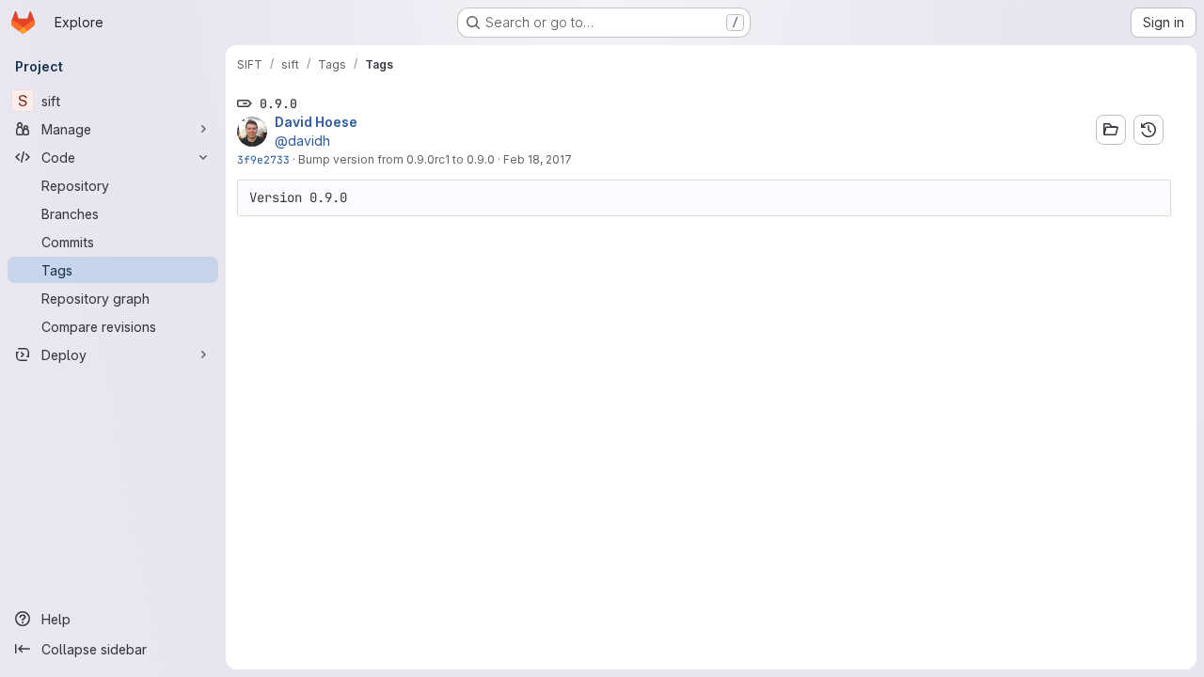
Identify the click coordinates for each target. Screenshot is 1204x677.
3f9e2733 (263, 159)
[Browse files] (1111, 130)
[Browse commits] (1148, 130)
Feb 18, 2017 (537, 159)
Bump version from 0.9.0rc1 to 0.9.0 (396, 159)
